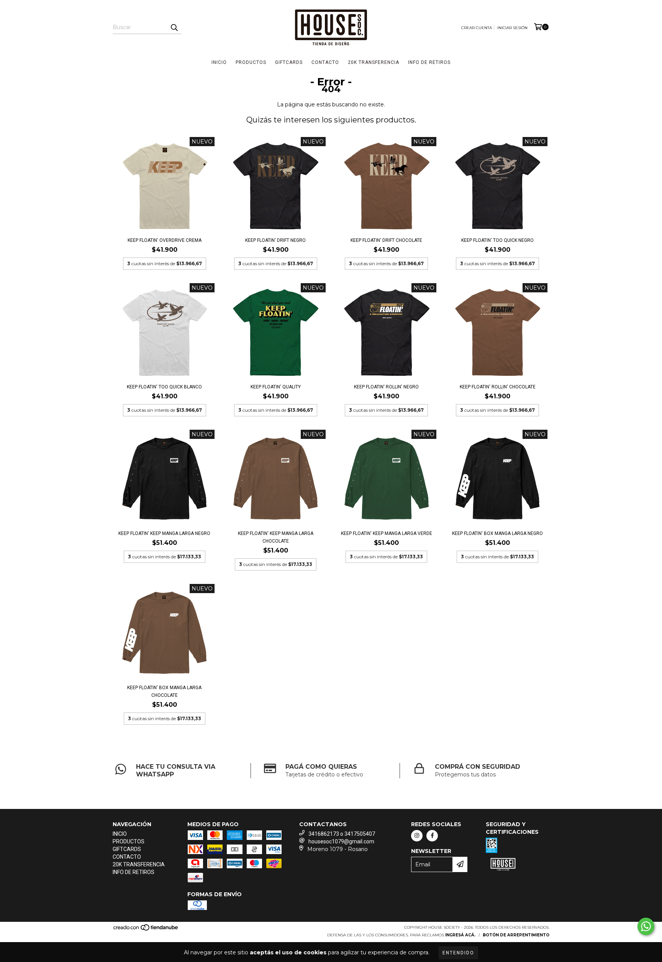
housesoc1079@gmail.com (341, 841)
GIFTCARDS (289, 62)
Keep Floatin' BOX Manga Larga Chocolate (164, 691)
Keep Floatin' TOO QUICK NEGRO (497, 240)
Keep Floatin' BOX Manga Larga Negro (497, 533)
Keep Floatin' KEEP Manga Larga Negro (164, 533)
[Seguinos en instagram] (417, 835)
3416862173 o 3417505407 (341, 834)
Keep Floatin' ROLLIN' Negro (386, 387)
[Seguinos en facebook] (432, 835)
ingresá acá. (460, 935)
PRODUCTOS (251, 62)
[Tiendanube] (146, 929)
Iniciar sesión (512, 27)
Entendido (458, 952)
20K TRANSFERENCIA (373, 62)
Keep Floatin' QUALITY (276, 387)
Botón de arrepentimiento (516, 935)
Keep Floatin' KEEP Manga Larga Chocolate (275, 537)
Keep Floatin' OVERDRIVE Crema (165, 240)
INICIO (219, 62)
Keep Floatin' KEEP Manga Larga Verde (386, 533)
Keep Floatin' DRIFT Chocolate (386, 240)
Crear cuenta (476, 27)
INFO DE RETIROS (429, 62)
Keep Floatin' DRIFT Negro (275, 240)
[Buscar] (174, 27)
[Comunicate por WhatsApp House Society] (645, 926)
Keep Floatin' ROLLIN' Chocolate (498, 387)
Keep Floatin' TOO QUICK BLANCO (164, 387)
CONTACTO (325, 62)
